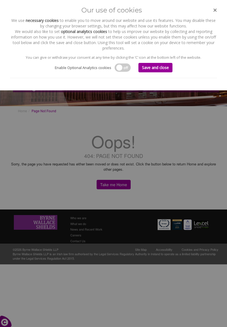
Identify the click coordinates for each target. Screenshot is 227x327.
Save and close (155, 67)
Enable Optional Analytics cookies (83, 67)
